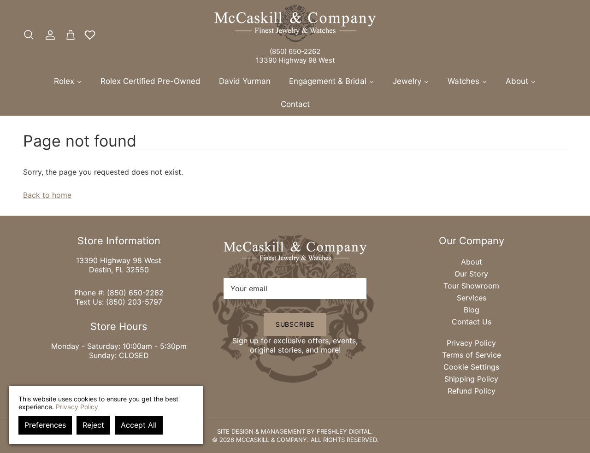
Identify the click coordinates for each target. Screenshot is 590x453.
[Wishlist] (89, 35)
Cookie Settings (471, 366)
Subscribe (295, 324)
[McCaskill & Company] (295, 23)
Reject (93, 424)
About (471, 261)
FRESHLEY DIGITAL (344, 431)
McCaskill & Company (271, 439)
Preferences (45, 424)
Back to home (47, 195)
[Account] (48, 35)
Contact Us (471, 321)
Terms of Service (471, 354)
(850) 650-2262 (295, 51)
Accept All (139, 424)
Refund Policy (472, 390)
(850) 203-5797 (134, 301)
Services (471, 297)
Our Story (471, 273)
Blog (471, 309)
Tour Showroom (471, 285)
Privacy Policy (471, 342)
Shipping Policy (471, 378)
